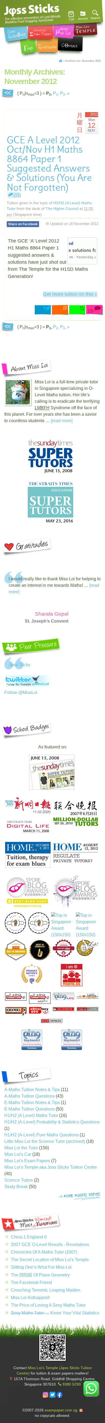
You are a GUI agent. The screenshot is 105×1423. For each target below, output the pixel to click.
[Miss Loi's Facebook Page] (59, 1396)
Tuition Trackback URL (77, 310)
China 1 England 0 (29, 1237)
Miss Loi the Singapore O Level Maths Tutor (63, 29)
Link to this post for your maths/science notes (43, 310)
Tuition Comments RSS (60, 310)
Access (83, 18)
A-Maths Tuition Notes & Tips (32, 1089)
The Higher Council (62, 208)
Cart (71, 19)
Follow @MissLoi (20, 692)
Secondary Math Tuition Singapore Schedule (16, 32)
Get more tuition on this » (70, 294)
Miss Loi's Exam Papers (27, 1160)
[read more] (61, 420)
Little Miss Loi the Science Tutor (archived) (44, 1141)
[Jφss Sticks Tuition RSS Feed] (81, 1410)
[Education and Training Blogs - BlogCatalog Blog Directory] (51, 1021)
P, (56, 93)
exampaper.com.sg (61, 1410)
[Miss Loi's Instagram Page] (45, 1396)
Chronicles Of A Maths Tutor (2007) (44, 1252)
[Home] (60, 61)
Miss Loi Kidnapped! (30, 1297)
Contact (70, 43)
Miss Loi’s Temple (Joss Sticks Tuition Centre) (85, 27)
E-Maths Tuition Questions (29, 1109)
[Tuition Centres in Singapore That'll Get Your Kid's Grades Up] (32, 974)
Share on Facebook (23, 224)
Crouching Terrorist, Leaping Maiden (45, 1290)
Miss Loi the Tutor (21, 1148)
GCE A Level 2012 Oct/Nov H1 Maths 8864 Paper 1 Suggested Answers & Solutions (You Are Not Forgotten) (49, 163)
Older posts (8, 93)
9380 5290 (71, 1384)
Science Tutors (18, 1180)
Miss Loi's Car (17, 1154)
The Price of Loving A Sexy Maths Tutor (48, 1305)
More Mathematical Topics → (79, 1197)
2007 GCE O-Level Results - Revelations (50, 1244)
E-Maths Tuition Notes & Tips (32, 1102)
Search (95, 18)
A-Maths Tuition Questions (29, 1096)
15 (90, 311)
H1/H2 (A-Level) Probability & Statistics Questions (52, 1122)
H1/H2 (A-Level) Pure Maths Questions (41, 1135)
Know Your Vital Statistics (55, 1313)
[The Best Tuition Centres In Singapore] (62, 925)
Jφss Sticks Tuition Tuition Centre (32, 10)
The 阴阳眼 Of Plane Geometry (40, 1275)
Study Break (16, 1186)
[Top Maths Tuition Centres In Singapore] (87, 925)
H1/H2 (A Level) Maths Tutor (31, 1115)
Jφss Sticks (19, 664)
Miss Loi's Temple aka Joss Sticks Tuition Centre (50, 1167)
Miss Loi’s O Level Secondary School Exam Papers (40, 31)
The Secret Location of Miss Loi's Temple (50, 1259)
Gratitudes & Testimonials (47, 45)
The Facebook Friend (31, 1282)
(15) (17, 195)
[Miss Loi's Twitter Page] (52, 1396)
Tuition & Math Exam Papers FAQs (28, 45)
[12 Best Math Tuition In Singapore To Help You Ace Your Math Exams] (63, 955)
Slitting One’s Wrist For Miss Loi (41, 1267)
